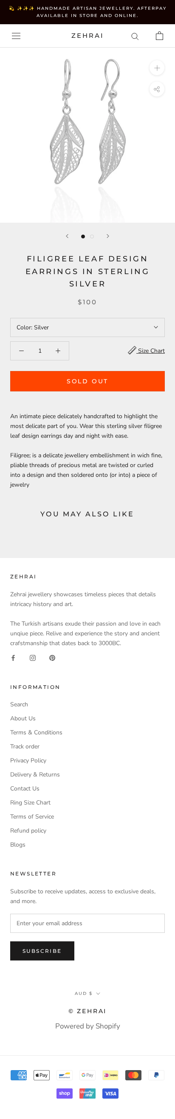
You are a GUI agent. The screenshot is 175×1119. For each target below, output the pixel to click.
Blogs (17, 845)
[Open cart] (159, 35)
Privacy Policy (28, 760)
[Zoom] (157, 67)
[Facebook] (13, 658)
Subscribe (42, 951)
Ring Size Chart (30, 803)
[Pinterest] (52, 658)
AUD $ (84, 993)
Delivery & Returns (35, 775)
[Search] (135, 36)
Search (19, 704)
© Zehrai (87, 1011)
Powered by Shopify (87, 1026)
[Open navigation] (16, 36)
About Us (23, 718)
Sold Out (87, 381)
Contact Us (25, 789)
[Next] (108, 236)
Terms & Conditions (36, 732)
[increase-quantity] (58, 351)
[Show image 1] (83, 236)
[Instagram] (33, 658)
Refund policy (28, 831)
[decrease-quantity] (21, 351)
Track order (25, 746)
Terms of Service (32, 817)
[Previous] (67, 236)
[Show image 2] (92, 236)
